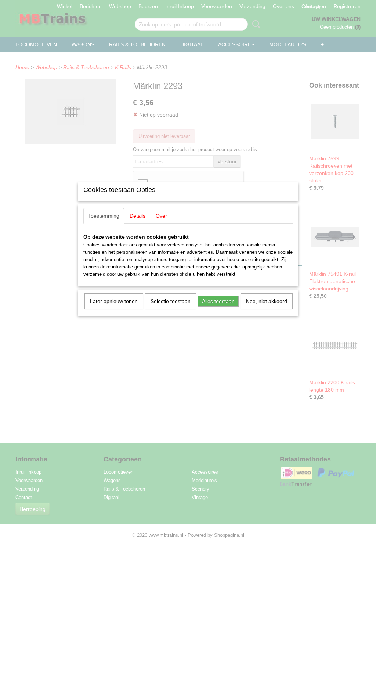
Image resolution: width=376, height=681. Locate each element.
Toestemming (103, 216)
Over (161, 216)
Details (137, 216)
